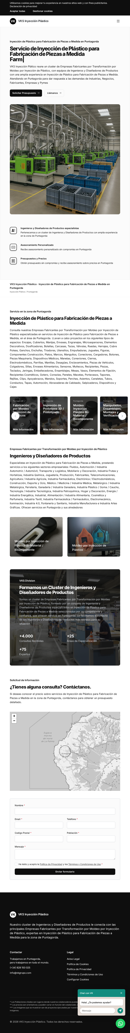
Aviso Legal (73, 958)
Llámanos (52, 93)
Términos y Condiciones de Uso (84, 864)
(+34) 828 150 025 (20, 967)
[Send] (120, 1010)
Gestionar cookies (43, 11)
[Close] (121, 993)
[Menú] (118, 21)
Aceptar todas (17, 11)
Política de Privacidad (51, 864)
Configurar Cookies (78, 979)
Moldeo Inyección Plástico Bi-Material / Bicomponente (83, 412)
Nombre (20, 805)
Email (18, 819)
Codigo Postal (23, 832)
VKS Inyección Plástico (33, 21)
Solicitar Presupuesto (24, 93)
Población (73, 832)
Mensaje (20, 846)
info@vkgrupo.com (20, 972)
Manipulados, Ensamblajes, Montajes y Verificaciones (113, 410)
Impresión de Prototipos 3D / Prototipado (53, 409)
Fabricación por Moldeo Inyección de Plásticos (22, 410)
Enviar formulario (65, 871)
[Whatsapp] (120, 1023)
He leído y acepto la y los (61, 864)
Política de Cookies (78, 964)
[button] (122, 416)
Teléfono (72, 819)
